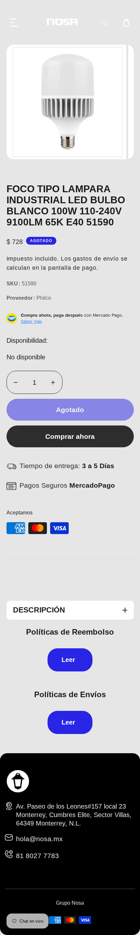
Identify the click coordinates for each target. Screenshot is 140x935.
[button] (14, 22)
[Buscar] (104, 22)
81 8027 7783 (37, 855)
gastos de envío (96, 258)
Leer (68, 659)
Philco (43, 298)
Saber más (31, 321)
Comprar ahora (70, 436)
